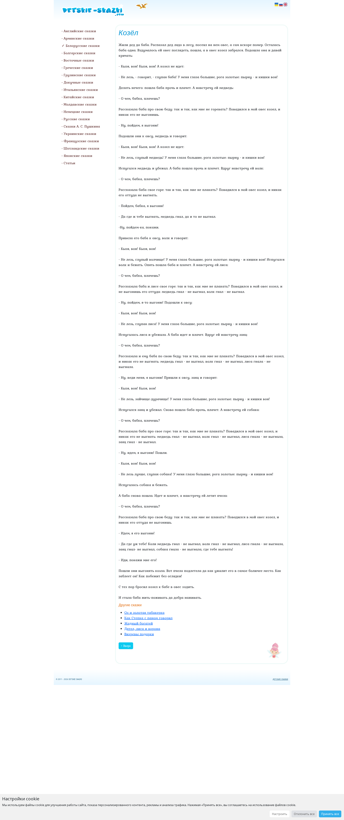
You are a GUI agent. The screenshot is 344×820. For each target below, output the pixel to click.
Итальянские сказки (81, 89)
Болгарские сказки (79, 53)
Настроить (279, 814)
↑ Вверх (126, 646)
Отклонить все (304, 814)
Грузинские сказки (80, 75)
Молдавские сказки (80, 104)
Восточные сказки (79, 60)
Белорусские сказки (83, 45)
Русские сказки (77, 119)
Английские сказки (80, 31)
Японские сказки (78, 155)
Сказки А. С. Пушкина (82, 126)
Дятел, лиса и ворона (142, 628)
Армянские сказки (79, 38)
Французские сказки (81, 141)
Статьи (69, 163)
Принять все (330, 814)
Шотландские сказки (81, 148)
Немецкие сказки (78, 111)
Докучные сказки (78, 82)
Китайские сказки (79, 97)
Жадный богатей (138, 623)
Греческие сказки (78, 67)
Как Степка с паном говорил (148, 618)
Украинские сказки (80, 133)
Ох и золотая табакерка (144, 612)
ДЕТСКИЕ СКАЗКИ (280, 679)
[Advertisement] (172, 752)
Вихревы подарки (139, 634)
